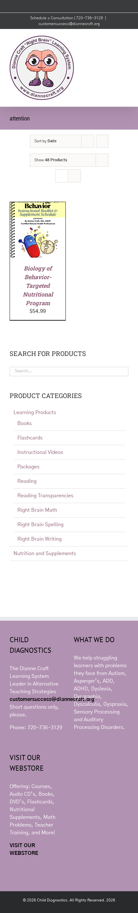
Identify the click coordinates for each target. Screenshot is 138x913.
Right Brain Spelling (40, 524)
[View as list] (74, 176)
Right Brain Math (37, 510)
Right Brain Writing (39, 539)
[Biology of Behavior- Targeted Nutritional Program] (37, 205)
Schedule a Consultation (52, 18)
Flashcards (30, 437)
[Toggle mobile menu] (125, 39)
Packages (28, 466)
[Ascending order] (102, 141)
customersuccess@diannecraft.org (69, 24)
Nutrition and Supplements (44, 553)
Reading (27, 481)
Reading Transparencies (45, 495)
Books (24, 423)
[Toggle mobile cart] (114, 39)
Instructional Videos (40, 452)
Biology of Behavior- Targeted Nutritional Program (38, 285)
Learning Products (34, 412)
